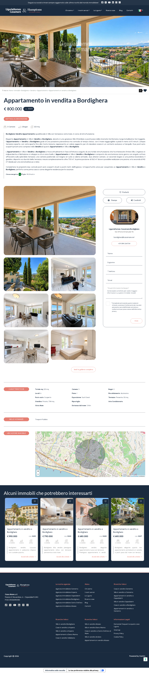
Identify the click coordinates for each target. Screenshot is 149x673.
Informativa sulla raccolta (55, 670)
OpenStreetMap (134, 476)
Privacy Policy (119, 633)
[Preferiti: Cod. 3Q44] (70, 501)
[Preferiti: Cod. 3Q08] (106, 501)
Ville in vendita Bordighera (65, 624)
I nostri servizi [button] (83, 10)
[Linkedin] (113, 2)
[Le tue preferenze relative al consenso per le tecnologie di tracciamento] (145, 659)
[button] (140, 10)
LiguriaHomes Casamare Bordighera (124, 229)
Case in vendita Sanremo (123, 589)
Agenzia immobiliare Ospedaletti (68, 596)
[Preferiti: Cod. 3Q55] (35, 501)
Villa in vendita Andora (93, 637)
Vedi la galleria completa (83, 369)
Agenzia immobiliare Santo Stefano (69, 603)
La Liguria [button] (97, 10)
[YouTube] (109, 2)
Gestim (142, 656)
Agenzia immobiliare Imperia (66, 592)
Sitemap (117, 630)
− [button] (38, 474)
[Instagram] (116, 2)
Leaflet (124, 476)
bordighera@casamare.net (124, 237)
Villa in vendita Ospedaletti (124, 602)
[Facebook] (102, 2)
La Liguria (88, 596)
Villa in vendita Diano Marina (95, 627)
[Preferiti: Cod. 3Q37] (141, 501)
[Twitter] (106, 2)
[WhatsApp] (120, 2)
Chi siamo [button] (69, 10)
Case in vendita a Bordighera (124, 605)
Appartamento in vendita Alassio (97, 640)
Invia (136, 321)
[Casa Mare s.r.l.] (27, 10)
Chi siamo (88, 589)
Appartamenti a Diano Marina (67, 634)
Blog (120, 10)
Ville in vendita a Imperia (65, 631)
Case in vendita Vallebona (65, 638)
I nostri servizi (90, 592)
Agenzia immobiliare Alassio (66, 606)
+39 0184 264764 (124, 243)
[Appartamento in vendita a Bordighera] (21, 511)
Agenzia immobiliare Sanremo (67, 589)
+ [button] (38, 471)
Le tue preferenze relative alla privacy (83, 670)
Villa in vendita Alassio (93, 624)
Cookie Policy (118, 637)
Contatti (129, 10)
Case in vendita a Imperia (65, 627)
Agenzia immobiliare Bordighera (67, 599)
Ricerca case (110, 10)
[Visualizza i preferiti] (145, 91)
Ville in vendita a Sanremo (123, 592)
